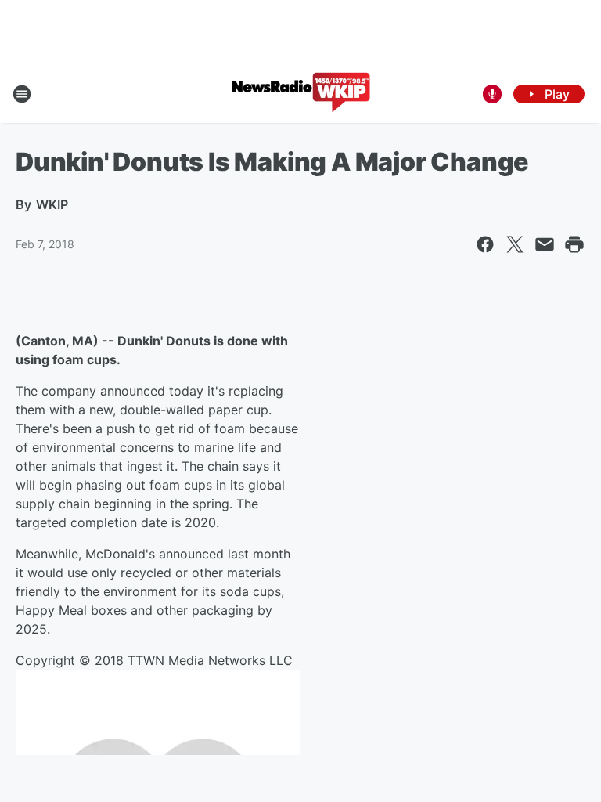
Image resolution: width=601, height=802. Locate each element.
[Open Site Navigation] (22, 94)
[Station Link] (301, 94)
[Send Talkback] (492, 94)
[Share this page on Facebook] (485, 244)
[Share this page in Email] (545, 244)
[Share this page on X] (515, 244)
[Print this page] (574, 244)
